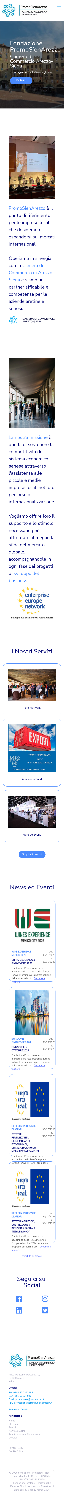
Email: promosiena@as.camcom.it (26, 1399)
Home (12, 1420)
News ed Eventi (17, 1431)
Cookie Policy (16, 1451)
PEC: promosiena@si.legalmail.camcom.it (30, 1402)
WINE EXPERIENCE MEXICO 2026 (21, 953)
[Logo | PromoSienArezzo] (25, 10)
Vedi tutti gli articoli (32, 1256)
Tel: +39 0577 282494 (21, 1392)
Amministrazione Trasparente (24, 1434)
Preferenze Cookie (18, 1409)
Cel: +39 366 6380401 (21, 1396)
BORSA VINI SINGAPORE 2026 (21, 1040)
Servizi (12, 1427)
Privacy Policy (16, 1448)
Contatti (13, 1437)
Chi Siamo (14, 1424)
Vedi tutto (21, 80)
